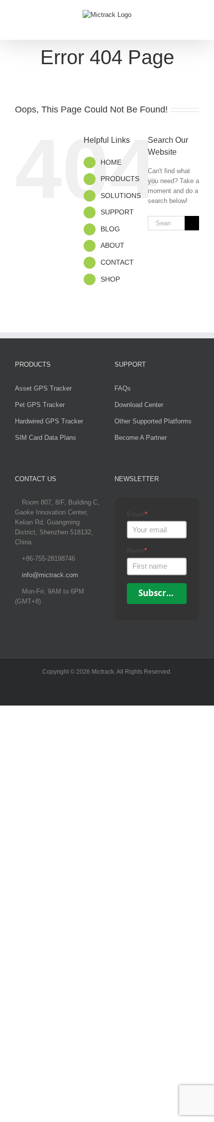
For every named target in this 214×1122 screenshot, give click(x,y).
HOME (111, 162)
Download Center (138, 404)
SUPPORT (117, 212)
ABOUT (112, 245)
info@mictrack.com (50, 575)
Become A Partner (140, 437)
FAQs (122, 388)
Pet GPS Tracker (40, 404)
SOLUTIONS (121, 196)
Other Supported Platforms (153, 421)
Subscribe (158, 593)
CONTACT (117, 262)
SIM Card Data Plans (45, 437)
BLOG (110, 229)
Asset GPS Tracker (43, 388)
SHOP (110, 279)
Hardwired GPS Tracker (49, 421)
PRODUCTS (120, 179)
